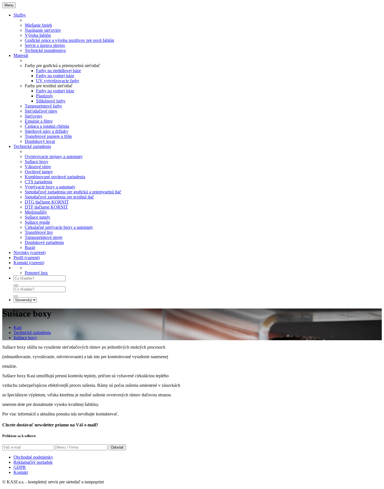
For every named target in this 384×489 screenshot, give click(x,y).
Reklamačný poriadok (33, 462)
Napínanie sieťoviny (43, 30)
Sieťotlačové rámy (41, 111)
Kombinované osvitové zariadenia (55, 176)
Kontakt (28, 262)
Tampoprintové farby (43, 106)
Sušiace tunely (37, 217)
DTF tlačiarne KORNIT (46, 207)
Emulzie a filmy (39, 121)
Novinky (29, 252)
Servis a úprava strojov (45, 45)
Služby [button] (19, 15)
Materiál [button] (20, 55)
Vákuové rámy (38, 166)
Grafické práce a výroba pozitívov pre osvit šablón (69, 40)
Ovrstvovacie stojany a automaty (54, 156)
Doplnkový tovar (40, 141)
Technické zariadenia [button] (32, 146)
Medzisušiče (36, 212)
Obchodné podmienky (33, 457)
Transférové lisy (39, 232)
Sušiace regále (37, 222)
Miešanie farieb (38, 25)
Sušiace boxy (36, 161)
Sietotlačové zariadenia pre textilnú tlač (59, 197)
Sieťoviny (33, 116)
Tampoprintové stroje (43, 237)
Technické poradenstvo (45, 50)
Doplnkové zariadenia (44, 242)
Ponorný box (36, 272)
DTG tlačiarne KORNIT (47, 202)
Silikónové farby (50, 101)
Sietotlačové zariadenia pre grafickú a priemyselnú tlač (73, 191)
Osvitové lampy (39, 171)
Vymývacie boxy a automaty (50, 186)
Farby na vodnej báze (55, 75)
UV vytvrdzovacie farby (57, 80)
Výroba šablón (38, 35)
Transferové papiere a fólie (48, 136)
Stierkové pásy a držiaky (46, 131)
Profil (26, 257)
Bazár (30, 247)
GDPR (19, 467)
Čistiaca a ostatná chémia (47, 126)
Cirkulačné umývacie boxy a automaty (59, 227)
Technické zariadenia (32, 332)
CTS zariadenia (38, 181)
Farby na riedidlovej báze (58, 70)
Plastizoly (44, 95)
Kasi (17, 327)
